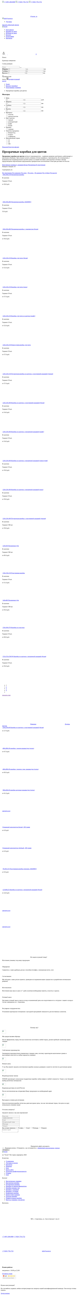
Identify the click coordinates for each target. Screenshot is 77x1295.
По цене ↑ (24, 173)
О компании (10, 1161)
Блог (7, 1168)
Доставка (9, 21)
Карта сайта (10, 1169)
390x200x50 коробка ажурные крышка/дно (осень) (19, 790)
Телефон (21, 1128)
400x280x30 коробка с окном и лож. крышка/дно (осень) (20, 769)
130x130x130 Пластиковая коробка (14, 573)
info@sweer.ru (46, 1251)
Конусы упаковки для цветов (15, 1200)
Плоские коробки (11, 1196)
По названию (16, 173)
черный (10, 120)
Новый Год (11, 133)
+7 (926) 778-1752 (19, 1236)
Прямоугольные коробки (14, 1198)
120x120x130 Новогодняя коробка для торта (17, 345)
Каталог (8, 35)
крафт (10, 124)
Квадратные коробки (12, 1183)
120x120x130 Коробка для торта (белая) (15, 258)
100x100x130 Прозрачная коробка (13, 174)
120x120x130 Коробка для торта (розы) (15, 287)
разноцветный (12, 122)
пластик (10, 114)
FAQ (7, 1175)
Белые (26, 165)
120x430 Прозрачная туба (11, 546)
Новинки (33, 724)
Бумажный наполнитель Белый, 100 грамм (16, 827)
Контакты (9, 38)
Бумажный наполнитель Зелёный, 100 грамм (17, 848)
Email (28, 1128)
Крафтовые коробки (12, 1193)
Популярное (10, 30)
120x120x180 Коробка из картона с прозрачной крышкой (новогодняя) (25, 460)
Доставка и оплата (12, 1163)
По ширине (38, 173)
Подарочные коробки (13, 1184)
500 (9, 144)
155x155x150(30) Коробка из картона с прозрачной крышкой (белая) (24, 656)
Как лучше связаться (8, 1128)
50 (9, 142)
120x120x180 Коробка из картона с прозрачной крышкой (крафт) (23, 432)
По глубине (46, 173)
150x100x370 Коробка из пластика (14, 627)
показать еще (6, 695)
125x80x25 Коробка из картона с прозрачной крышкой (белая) (22, 889)
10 (9, 140)
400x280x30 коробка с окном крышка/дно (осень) (18, 748)
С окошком (20, 165)
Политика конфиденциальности (16, 1171)
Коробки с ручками (12, 1191)
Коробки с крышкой (12, 1189)
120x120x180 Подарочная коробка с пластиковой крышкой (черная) (24, 518)
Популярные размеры (9, 165)
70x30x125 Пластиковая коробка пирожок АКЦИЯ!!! (20, 869)
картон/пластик (13, 116)
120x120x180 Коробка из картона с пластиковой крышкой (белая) (23, 403)
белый (10, 125)
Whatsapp (35, 1128)
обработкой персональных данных (49, 1148)
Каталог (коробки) (12, 86)
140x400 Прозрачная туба (11, 600)
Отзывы (8, 1173)
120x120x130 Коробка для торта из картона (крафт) (19, 316)
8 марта (10, 134)
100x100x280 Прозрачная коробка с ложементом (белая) (20, 229)
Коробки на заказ (11, 31)
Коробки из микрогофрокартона (16, 1186)
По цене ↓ (31, 173)
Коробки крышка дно (13, 1188)
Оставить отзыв (7, 1273)
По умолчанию (7, 173)
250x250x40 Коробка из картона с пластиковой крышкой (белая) (23, 727)
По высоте (53, 173)
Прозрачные (32, 165)
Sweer (8, 84)
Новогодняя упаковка (13, 1194)
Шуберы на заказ (11, 33)
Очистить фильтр (13, 147)
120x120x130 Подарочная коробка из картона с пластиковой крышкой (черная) (28, 374)
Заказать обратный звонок (10, 25)
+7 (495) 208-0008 (7, 1236)
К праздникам (40, 165)
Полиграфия (10, 36)
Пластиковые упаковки (13, 87)
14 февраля (11, 136)
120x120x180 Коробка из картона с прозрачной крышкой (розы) (23, 489)
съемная (10, 129)
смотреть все (6, 811)
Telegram (44, 1128)
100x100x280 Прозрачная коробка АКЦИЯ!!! (17, 202)
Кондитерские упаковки (13, 1181)
